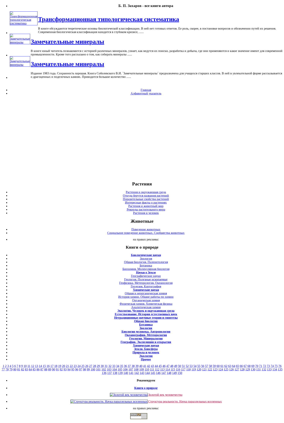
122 (209, 369)
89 (49, 369)
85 (34, 369)
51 (183, 366)
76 (279, 366)
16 (48, 366)
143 (142, 373)
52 (187, 366)
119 (193, 369)
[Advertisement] (142, 138)
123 (215, 369)
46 (164, 366)
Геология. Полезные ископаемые (146, 279)
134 (274, 369)
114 (167, 369)
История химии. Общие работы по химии (145, 296)
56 (202, 366)
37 (129, 366)
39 (137, 366)
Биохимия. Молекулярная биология (145, 269)
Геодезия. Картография (146, 286)
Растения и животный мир (145, 206)
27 (90, 366)
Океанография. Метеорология (146, 335)
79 (11, 369)
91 (57, 369)
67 (245, 366)
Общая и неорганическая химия (146, 293)
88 (45, 369)
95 (72, 369)
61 (222, 366)
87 (41, 369)
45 (160, 366)
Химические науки (146, 289)
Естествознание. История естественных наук (146, 314)
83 (26, 369)
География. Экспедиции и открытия (146, 342)
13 (36, 366)
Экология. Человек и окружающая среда (145, 310)
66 (241, 366)
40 (140, 366)
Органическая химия (146, 300)
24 (79, 366)
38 (133, 366)
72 (264, 366)
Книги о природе (146, 388)
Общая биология (146, 321)
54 (194, 366)
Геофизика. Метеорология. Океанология (146, 283)
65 (237, 366)
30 (102, 366)
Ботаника (146, 265)
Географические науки (146, 276)
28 (94, 366)
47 (167, 366)
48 (171, 366)
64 (233, 366)
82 (22, 369)
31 (106, 366)
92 (61, 369)
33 (113, 366)
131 (258, 369)
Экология (146, 356)
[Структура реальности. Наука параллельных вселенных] (109, 401)
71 (260, 366)
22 (71, 366)
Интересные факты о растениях (146, 202)
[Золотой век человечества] (128, 394)
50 (179, 366)
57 (206, 366)
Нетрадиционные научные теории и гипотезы (146, 317)
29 (98, 366)
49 (175, 366)
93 (65, 369)
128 (242, 369)
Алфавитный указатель (146, 93)
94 (69, 369)
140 (125, 373)
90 (53, 369)
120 (199, 369)
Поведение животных (145, 229)
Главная (146, 90)
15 (44, 366)
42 (148, 366)
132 (264, 369)
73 (268, 366)
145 (153, 373)
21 (67, 366)
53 (191, 366)
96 (76, 369)
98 (84, 369)
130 (253, 369)
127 (237, 369)
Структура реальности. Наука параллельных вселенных (185, 401)
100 (93, 369)
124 (220, 369)
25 (82, 366)
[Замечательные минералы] (20, 42)
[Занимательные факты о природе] (95, 15)
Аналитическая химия (146, 307)
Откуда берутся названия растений (146, 195)
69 (252, 366)
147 (163, 373)
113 (162, 369)
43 (152, 366)
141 (131, 373)
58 (210, 366)
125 (226, 369)
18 (55, 366)
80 (14, 369)
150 (180, 373)
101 (98, 369)
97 (80, 369)
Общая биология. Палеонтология (146, 262)
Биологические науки (146, 255)
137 (109, 373)
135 (280, 369)
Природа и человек (146, 352)
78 (7, 369)
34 (117, 366)
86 (38, 369)
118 (188, 369)
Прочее (146, 359)
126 (231, 369)
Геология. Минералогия (146, 338)
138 (115, 373)
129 (247, 369)
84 (30, 369)
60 (218, 366)
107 (130, 369)
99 (88, 369)
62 (225, 366)
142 (136, 373)
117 (183, 369)
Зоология (146, 258)
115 (173, 369)
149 (174, 373)
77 (3, 369)
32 (109, 366)
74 (272, 366)
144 (147, 373)
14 (40, 366)
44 (156, 366)
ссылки (142, 420)
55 (198, 366)
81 (18, 369)
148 (169, 373)
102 (103, 369)
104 (114, 369)
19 (59, 366)
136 (104, 373)
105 (120, 369)
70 (256, 366)
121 (204, 369)
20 (63, 366)
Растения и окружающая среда (146, 192)
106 (125, 369)
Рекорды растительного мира (146, 209)
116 (178, 369)
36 (125, 366)
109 (141, 369)
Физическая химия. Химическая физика (146, 303)
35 (121, 366)
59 (214, 366)
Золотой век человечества (165, 394)
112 (157, 369)
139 (120, 373)
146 (158, 373)
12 (32, 366)
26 (86, 366)
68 (249, 366)
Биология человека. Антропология (146, 331)
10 (25, 366)
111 (152, 369)
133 (269, 369)
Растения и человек (146, 213)
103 (109, 369)
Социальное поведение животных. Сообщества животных (146, 232)
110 (147, 369)
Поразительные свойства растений (146, 199)
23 (75, 366)
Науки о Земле (146, 272)
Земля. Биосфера (146, 349)
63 (229, 366)
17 (52, 366)
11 (28, 366)
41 (144, 366)
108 (136, 369)
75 (276, 366)
